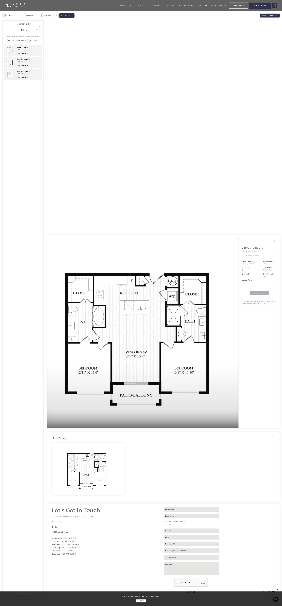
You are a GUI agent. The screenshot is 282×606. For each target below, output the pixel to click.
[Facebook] (52, 526)
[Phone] (274, 5)
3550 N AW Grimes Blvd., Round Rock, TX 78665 (72, 517)
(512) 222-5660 (58, 522)
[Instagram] (56, 526)
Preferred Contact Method (174, 522)
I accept (141, 601)
